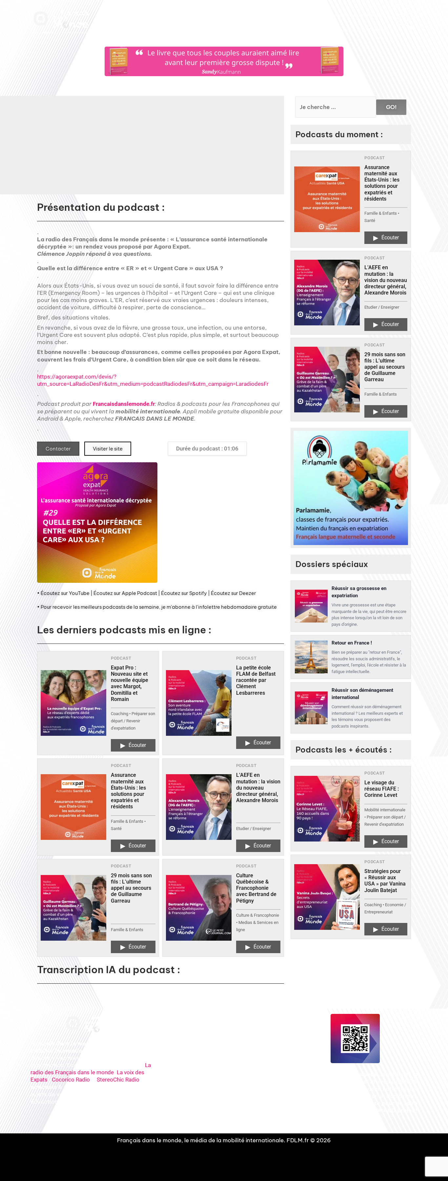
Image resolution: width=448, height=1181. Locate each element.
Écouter (133, 745)
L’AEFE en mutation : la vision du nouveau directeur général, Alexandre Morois (258, 787)
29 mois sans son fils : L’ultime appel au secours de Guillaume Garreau (131, 888)
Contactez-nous (371, 15)
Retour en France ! (352, 643)
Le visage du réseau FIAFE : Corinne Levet (381, 788)
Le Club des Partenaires (329, 15)
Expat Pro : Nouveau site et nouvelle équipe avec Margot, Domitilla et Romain (129, 683)
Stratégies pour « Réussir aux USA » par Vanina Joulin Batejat (385, 880)
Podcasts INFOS (221, 15)
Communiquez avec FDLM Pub (358, 30)
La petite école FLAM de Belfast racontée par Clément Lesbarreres (255, 680)
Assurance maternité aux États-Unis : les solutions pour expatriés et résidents (128, 791)
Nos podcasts (188, 15)
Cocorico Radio (71, 1079)
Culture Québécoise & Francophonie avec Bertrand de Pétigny (256, 888)
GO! (391, 107)
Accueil (137, 15)
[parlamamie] (351, 488)
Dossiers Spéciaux (260, 15)
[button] (195, 149)
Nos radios (160, 15)
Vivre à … (292, 15)
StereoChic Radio (118, 1079)
